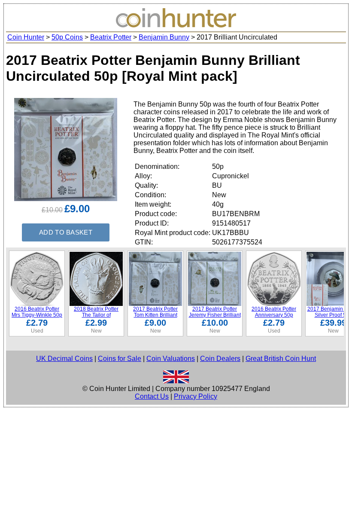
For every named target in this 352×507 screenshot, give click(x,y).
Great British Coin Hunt (281, 358)
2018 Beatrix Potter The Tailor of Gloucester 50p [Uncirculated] (96, 318)
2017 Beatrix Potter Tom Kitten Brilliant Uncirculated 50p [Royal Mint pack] (155, 318)
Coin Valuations (170, 358)
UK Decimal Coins (64, 358)
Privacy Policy (195, 396)
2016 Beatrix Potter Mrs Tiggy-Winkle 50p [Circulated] (37, 315)
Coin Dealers (220, 358)
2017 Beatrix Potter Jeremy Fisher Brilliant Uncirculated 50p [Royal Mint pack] (215, 318)
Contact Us (152, 396)
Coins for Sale (119, 358)
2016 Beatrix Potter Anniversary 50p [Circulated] (274, 315)
